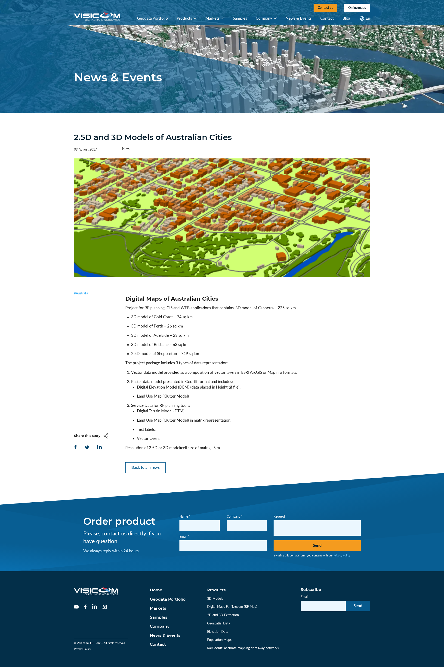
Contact (327, 18)
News (126, 149)
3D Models (215, 598)
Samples (240, 18)
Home (156, 590)
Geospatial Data (218, 623)
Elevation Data (217, 631)
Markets (212, 18)
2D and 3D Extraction (223, 615)
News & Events (298, 18)
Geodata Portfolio (152, 18)
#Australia (81, 293)
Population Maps (219, 640)
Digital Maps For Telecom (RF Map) (232, 606)
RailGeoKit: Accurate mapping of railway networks (243, 648)
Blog (346, 18)
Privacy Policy (341, 555)
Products (184, 18)
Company (264, 18)
